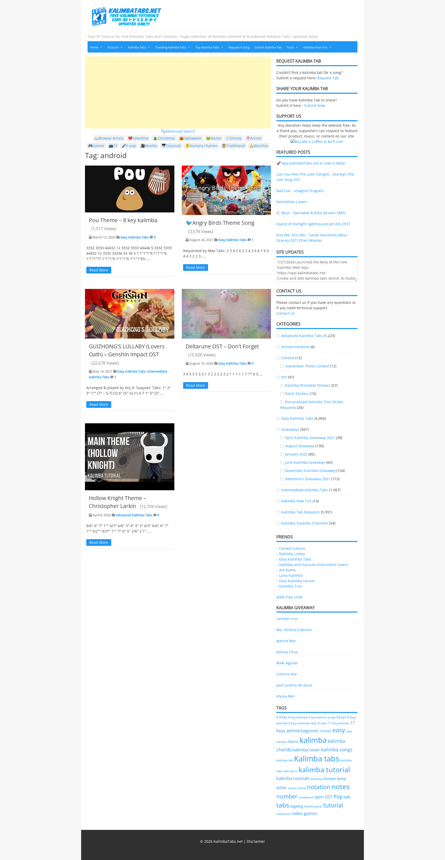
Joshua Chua (287, 651)
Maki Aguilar (287, 662)
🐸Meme (213, 138)
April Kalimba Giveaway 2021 (310, 437)
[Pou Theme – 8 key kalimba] (129, 189)
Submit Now (314, 105)
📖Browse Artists (109, 138)
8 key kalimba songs (322, 717)
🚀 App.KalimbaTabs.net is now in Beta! (310, 163)
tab (347, 797)
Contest (287, 357)
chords (325, 730)
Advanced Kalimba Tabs (134, 515)
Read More (98, 270)
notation (318, 787)
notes (340, 786)
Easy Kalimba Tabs (135, 237)
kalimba (313, 740)
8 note (322, 723)
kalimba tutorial (324, 769)
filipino (293, 741)
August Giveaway (299, 445)
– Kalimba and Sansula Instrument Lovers (312, 564)
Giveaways (290, 429)
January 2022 (296, 454)
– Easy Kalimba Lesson (295, 580)
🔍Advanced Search (178, 131)
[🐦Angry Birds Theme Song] (226, 190)
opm (319, 797)
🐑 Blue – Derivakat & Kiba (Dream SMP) (310, 212)
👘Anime (253, 138)
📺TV (113, 145)
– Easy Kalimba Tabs (293, 559)
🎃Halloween (190, 138)
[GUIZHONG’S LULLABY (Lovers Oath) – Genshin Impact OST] (129, 313)
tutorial (333, 805)
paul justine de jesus (294, 685)
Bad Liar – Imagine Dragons (300, 190)
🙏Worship (258, 145)
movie (301, 788)
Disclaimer (256, 841)
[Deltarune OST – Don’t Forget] (226, 313)
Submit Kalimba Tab (268, 47)
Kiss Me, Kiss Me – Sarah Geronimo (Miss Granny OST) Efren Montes (311, 238)
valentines (283, 814)
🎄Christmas (164, 138)
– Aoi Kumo (286, 569)
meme (292, 788)
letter (281, 787)
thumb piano (313, 806)
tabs (282, 805)
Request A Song (239, 47)
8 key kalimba (298, 717)
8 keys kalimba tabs (303, 723)
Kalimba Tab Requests (300, 512)
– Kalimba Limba (290, 553)
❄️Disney (234, 138)
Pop (338, 796)
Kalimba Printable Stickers (307, 385)
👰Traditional (233, 145)
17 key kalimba (338, 723)
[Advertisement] (178, 92)
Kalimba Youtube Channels (304, 523)
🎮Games (96, 145)
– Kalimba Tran (289, 586)
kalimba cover (306, 749)
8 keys (341, 717)
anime (293, 730)
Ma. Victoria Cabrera (294, 629)
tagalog (296, 806)
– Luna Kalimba (289, 575)
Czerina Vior (286, 674)
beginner (310, 731)
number (286, 796)
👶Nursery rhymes (201, 145)
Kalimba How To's (296, 500)
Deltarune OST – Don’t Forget (222, 346)
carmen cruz (287, 618)
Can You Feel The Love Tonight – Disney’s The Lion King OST (315, 177)
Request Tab (328, 77)
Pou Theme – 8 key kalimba (123, 220)
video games (304, 813)
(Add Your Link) (289, 597)
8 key (283, 717)
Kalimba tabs (316, 758)
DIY (284, 377)
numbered (305, 797)
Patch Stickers (297, 393)
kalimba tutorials (293, 778)
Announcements (295, 346)
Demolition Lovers (291, 201)
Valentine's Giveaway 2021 (307, 478)
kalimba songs (337, 749)
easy (338, 730)
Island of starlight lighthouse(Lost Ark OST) (313, 223)
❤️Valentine (138, 138)
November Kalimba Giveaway (310, 470)
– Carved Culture (290, 548)
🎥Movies (149, 145)
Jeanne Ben (286, 640)
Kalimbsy (317, 779)
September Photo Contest (307, 366)
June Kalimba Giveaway (305, 462)
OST (328, 797)
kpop (341, 778)
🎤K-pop (129, 145)
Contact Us (285, 313)
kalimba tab (284, 760)
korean (330, 778)
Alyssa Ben (285, 696)
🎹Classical (171, 145)
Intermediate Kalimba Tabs (304, 489)
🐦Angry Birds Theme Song (220, 222)
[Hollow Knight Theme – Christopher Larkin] (129, 456)
